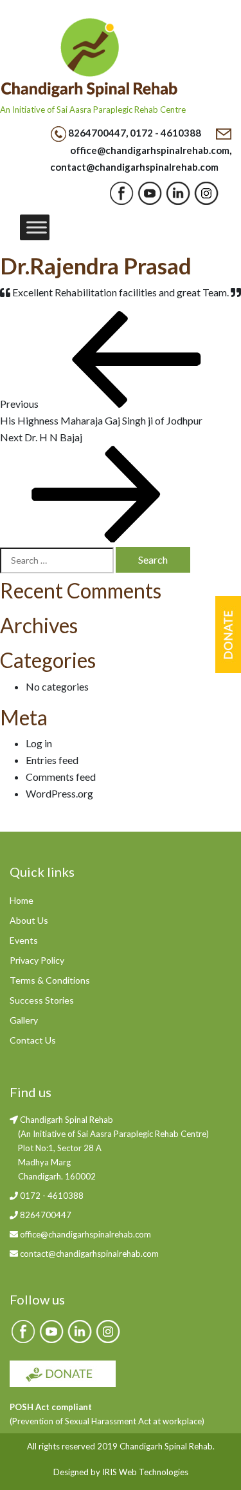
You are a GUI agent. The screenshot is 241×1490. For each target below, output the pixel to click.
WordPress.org (59, 793)
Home (21, 900)
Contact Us (33, 1040)
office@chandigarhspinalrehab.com (149, 150)
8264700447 (97, 132)
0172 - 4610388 (165, 132)
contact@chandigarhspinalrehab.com (134, 167)
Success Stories (42, 1000)
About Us (29, 920)
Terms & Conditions (50, 980)
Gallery (24, 1020)
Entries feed (52, 760)
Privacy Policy (37, 960)
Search (153, 559)
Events (24, 940)
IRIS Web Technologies (145, 1472)
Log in (39, 743)
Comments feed (61, 776)
